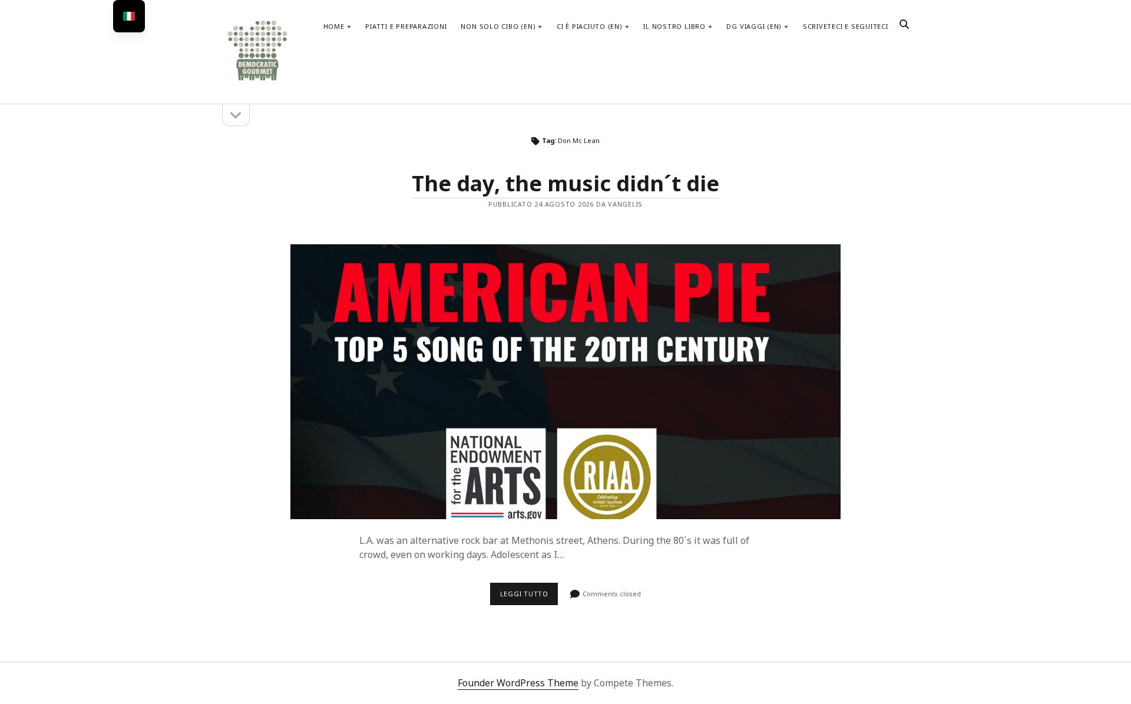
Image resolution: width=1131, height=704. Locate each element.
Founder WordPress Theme (518, 682)
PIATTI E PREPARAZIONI (406, 26)
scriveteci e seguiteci (845, 26)
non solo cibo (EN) (498, 26)
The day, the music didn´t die (565, 183)
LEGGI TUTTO (529, 597)
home (334, 26)
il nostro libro (674, 26)
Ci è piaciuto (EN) (590, 26)
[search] (904, 24)
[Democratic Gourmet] (257, 79)
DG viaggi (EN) (754, 26)
